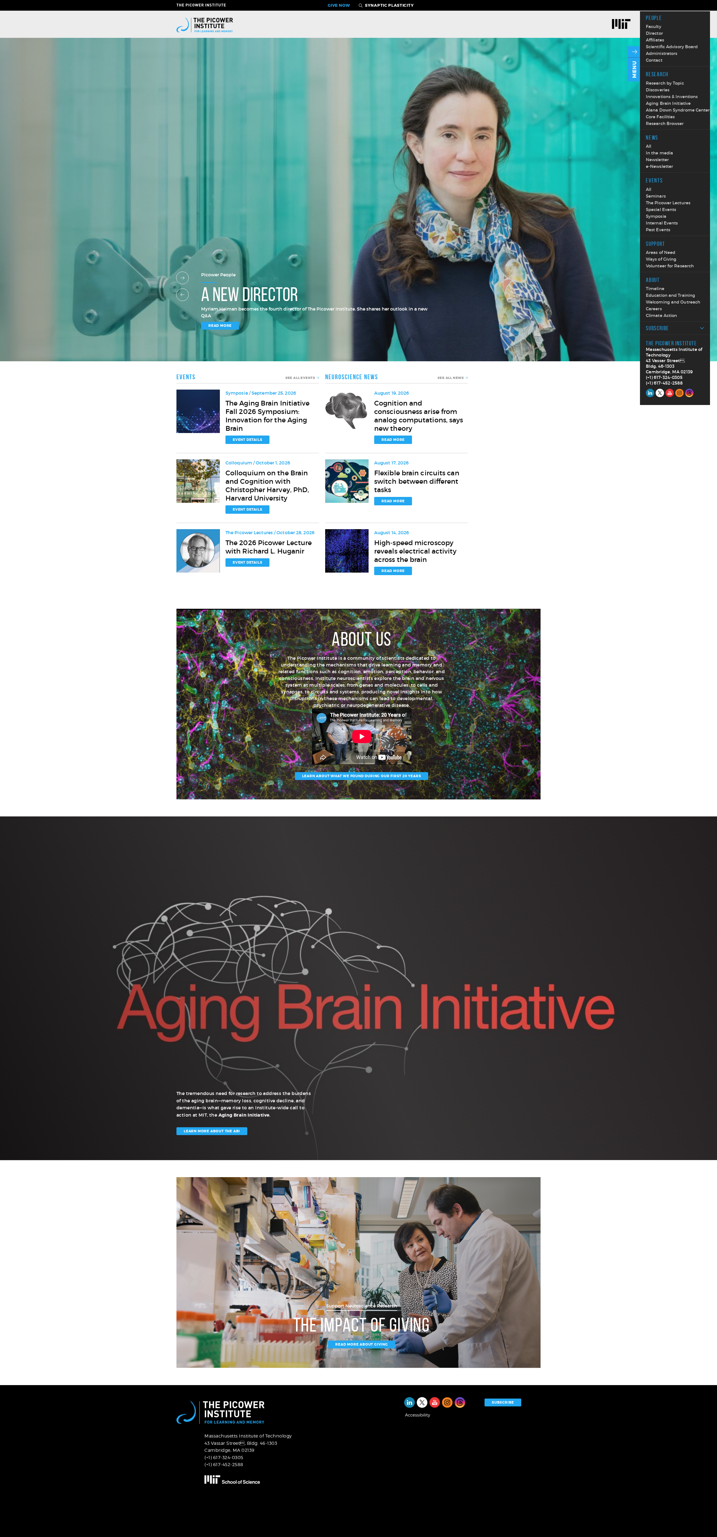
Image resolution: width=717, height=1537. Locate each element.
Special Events (661, 209)
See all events (300, 378)
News (652, 137)
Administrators (661, 53)
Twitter (660, 393)
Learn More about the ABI (212, 1131)
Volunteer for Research (670, 265)
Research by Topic (665, 83)
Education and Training (670, 295)
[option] (358, 205)
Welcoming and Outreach (673, 302)
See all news (450, 378)
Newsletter (657, 159)
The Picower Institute (204, 5)
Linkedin (650, 393)
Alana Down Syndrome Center (678, 110)
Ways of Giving (661, 259)
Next (182, 278)
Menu (634, 69)
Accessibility (417, 1415)
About (653, 280)
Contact (654, 60)
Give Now (339, 5)
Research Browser (665, 123)
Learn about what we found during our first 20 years (361, 776)
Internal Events (662, 223)
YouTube (669, 393)
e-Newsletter (659, 166)
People (654, 18)
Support (655, 243)
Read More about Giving (361, 1344)
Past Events (658, 229)
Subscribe (657, 328)
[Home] (204, 24)
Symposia (656, 216)
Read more (220, 325)
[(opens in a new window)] (623, 24)
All (648, 146)
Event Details (247, 440)
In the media (659, 153)
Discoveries (657, 89)
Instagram (679, 393)
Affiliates (655, 40)
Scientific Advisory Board (672, 46)
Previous (182, 294)
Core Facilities (660, 116)
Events (654, 180)
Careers (654, 308)
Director (654, 33)
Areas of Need (660, 252)
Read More (393, 440)
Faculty (653, 26)
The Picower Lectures (668, 202)
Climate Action (661, 315)
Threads (689, 393)
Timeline (655, 288)
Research (657, 74)
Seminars (656, 196)
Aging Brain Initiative (668, 103)
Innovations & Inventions (672, 96)
